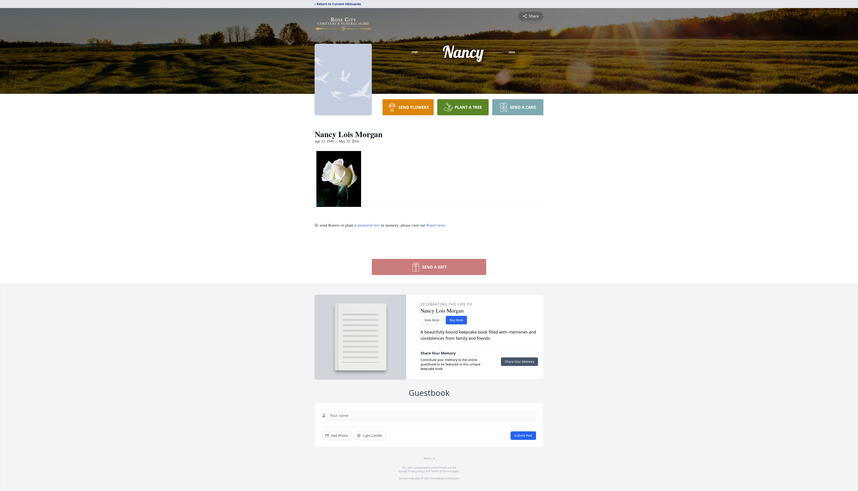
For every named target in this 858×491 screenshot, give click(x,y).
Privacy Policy (416, 471)
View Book (431, 320)
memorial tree (368, 225)
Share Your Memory (519, 361)
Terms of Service (441, 471)
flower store (435, 225)
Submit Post (523, 435)
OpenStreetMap (434, 478)
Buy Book (456, 320)
